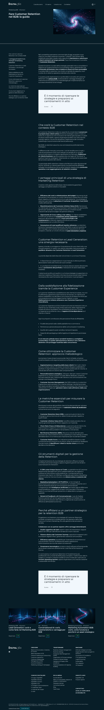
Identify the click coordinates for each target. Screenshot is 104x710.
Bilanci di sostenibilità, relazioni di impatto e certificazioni (62, 680)
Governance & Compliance (83, 655)
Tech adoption (80, 663)
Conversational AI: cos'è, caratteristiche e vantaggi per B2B (51, 630)
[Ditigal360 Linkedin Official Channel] (9, 651)
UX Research (79, 665)
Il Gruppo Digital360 (36, 677)
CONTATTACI (80, 688)
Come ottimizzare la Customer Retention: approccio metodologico (18, 81)
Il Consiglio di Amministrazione (39, 685)
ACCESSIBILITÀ (80, 693)
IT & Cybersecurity (81, 657)
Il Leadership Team (36, 687)
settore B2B (52, 79)
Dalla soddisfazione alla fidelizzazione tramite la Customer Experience (16, 74)
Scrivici (46, 105)
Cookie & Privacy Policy (14, 708)
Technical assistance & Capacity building (62, 665)
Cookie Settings (25, 708)
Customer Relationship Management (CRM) (37, 660)
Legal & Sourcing (80, 659)
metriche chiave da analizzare (75, 407)
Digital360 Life (80, 677)
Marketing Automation (48, 482)
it (94, 4)
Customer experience (37, 657)
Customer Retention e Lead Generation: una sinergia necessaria (17, 67)
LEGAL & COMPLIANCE (83, 690)
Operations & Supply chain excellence (60, 662)
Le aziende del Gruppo (37, 689)
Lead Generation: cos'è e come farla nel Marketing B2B (22, 629)
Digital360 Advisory (36, 679)
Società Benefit (57, 677)
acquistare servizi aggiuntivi (66, 216)
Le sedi (33, 691)
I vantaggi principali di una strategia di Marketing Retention (17, 60)
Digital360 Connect (36, 681)
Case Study (56, 689)
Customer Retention (47, 62)
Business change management (62, 650)
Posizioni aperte (80, 679)
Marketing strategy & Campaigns (40, 665)
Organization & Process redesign (62, 657)
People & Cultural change (60, 659)
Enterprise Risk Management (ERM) (61, 654)
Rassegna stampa (58, 683)
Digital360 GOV (35, 683)
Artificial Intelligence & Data (83, 650)
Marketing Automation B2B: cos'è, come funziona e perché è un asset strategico (81, 630)
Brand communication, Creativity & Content (40, 650)
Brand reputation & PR (37, 653)
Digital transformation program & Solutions (85, 652)
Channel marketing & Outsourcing (40, 655)
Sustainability (79, 661)
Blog (54, 687)
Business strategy (58, 652)
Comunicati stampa (58, 685)
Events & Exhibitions (37, 663)
